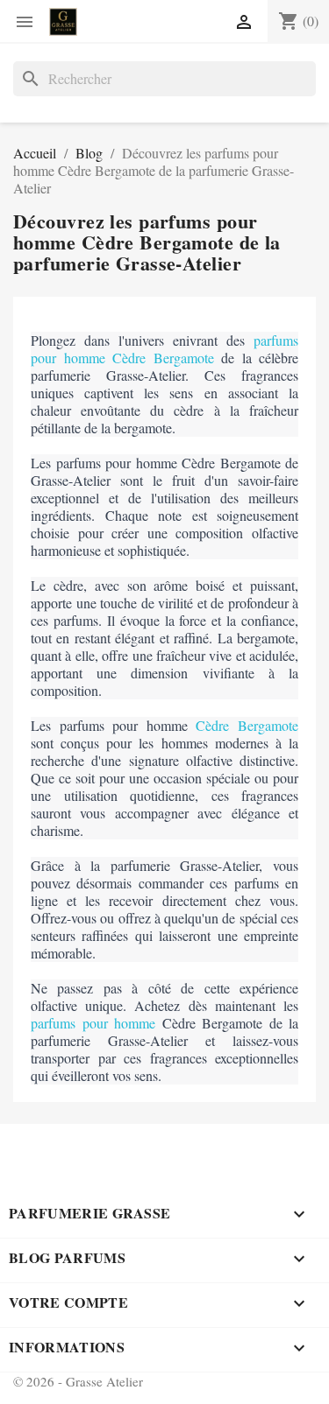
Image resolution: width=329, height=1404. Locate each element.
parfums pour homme (93, 1023)
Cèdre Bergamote (247, 725)
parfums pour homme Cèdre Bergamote (164, 349)
